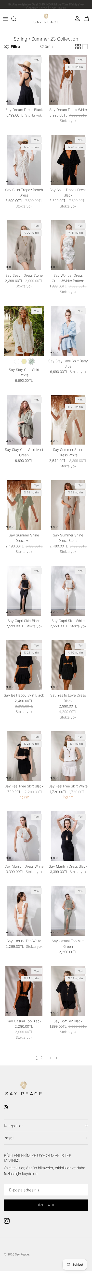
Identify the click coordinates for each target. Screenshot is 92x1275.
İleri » (53, 1057)
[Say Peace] (46, 18)
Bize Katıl (46, 1205)
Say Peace (22, 1254)
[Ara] (16, 18)
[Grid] (78, 47)
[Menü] (5, 18)
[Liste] (85, 47)
